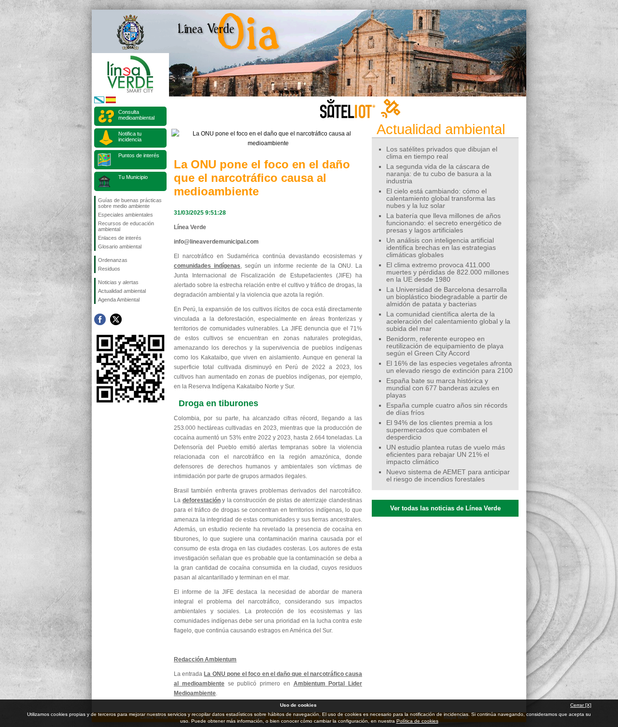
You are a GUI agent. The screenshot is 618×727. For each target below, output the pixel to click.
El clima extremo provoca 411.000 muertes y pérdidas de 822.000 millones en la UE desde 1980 (447, 272)
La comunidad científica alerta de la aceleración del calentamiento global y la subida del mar (448, 321)
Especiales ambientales (125, 215)
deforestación (202, 500)
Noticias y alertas (118, 282)
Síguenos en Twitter (116, 319)
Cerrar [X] (580, 705)
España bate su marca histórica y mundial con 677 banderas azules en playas (442, 388)
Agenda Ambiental (119, 299)
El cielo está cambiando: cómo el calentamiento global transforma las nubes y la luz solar (440, 198)
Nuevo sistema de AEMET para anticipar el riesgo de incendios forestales (448, 475)
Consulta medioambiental (136, 115)
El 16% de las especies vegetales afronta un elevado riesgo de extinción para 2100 (449, 367)
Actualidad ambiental (122, 291)
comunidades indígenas (207, 265)
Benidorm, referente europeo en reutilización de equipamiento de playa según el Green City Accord (445, 346)
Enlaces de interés (119, 238)
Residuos (109, 269)
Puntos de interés (138, 155)
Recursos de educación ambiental (126, 226)
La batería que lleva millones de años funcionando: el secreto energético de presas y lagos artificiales (444, 223)
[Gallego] (99, 101)
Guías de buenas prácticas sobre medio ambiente (130, 203)
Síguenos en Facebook (100, 319)
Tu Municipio (133, 177)
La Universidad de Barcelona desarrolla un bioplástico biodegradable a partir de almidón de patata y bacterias (446, 297)
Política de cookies (417, 721)
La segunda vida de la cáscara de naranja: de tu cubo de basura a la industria (439, 174)
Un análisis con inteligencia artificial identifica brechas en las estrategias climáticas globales (441, 248)
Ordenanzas (112, 260)
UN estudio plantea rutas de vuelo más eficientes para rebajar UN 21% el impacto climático (445, 455)
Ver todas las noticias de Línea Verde (445, 508)
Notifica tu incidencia (129, 136)
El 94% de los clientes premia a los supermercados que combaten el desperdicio (439, 430)
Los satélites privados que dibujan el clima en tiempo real (441, 153)
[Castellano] (111, 101)
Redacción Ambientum (205, 659)
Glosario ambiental (119, 246)
